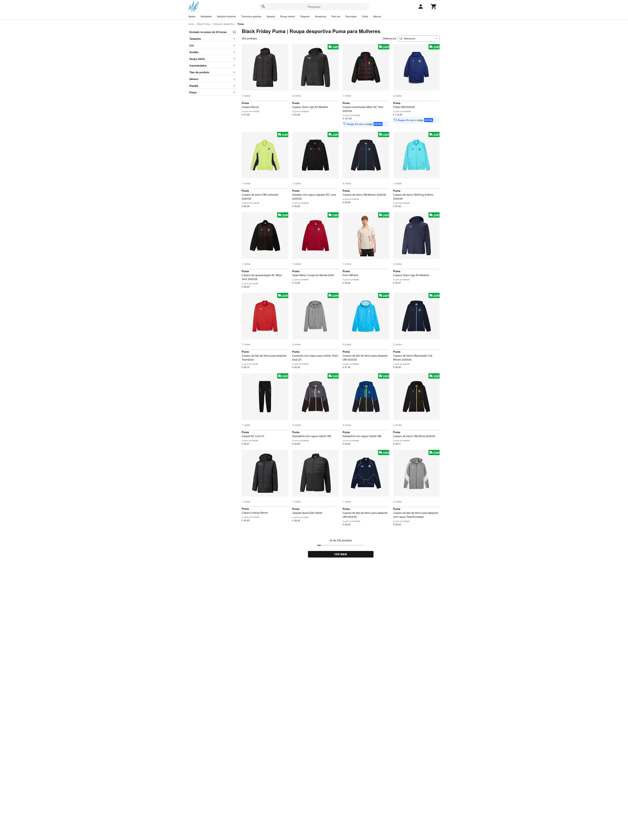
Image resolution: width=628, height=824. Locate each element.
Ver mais (340, 554)
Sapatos (271, 16)
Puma (245, 103)
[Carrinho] (433, 6)
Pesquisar (314, 6)
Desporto (305, 16)
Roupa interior (287, 16)
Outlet (365, 16)
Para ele (335, 16)
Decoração (351, 16)
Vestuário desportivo (223, 24)
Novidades (206, 16)
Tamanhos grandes (251, 16)
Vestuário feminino (226, 16)
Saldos (191, 16)
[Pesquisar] (263, 6)
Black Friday (203, 24)
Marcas (377, 16)
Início (191, 24)
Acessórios (320, 16)
